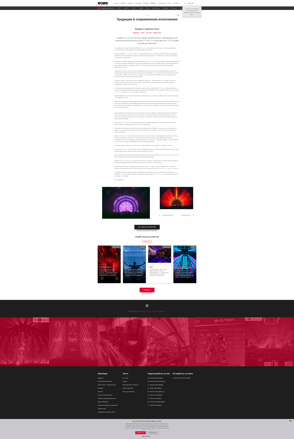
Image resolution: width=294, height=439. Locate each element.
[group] (147, 227)
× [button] (292, 420)
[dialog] (147, 429)
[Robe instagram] (147, 305)
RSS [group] (178, 15)
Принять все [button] (140, 432)
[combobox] (290, 421)
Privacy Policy (148, 429)
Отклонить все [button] (153, 432)
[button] (147, 436)
